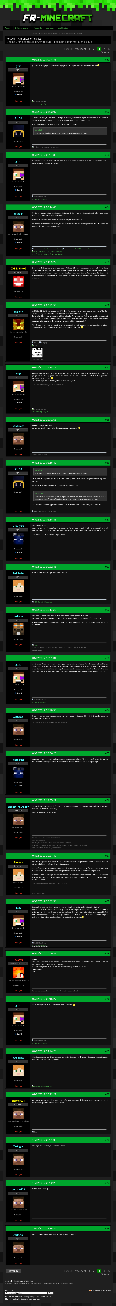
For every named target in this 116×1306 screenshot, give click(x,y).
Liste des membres (22, 28)
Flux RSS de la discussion (101, 1290)
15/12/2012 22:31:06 (44, 1139)
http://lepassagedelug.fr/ (40, 104)
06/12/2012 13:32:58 (44, 901)
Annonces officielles (29, 38)
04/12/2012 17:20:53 (44, 710)
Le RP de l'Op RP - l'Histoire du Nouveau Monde (47, 254)
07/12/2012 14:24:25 (44, 1051)
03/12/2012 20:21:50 (44, 305)
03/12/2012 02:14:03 (44, 207)
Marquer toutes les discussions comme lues (22, 1299)
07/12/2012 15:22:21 (44, 1094)
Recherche (38, 28)
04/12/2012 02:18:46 (44, 519)
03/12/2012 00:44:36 (44, 59)
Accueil (8, 28)
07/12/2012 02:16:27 (44, 998)
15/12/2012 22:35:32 (44, 1228)
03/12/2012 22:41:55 (44, 419)
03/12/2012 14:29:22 (44, 262)
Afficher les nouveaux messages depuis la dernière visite (28, 1296)
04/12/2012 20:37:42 (44, 855)
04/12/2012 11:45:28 (44, 609)
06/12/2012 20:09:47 (44, 953)
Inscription (50, 28)
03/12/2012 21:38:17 (44, 367)
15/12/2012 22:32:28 (44, 1182)
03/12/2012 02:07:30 (44, 154)
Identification (63, 28)
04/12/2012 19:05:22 (44, 800)
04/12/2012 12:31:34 (44, 658)
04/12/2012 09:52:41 (44, 566)
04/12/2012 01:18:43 (44, 462)
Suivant (105, 52)
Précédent (80, 48)
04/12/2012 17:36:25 (44, 753)
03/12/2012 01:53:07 (44, 111)
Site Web (19, 95)
